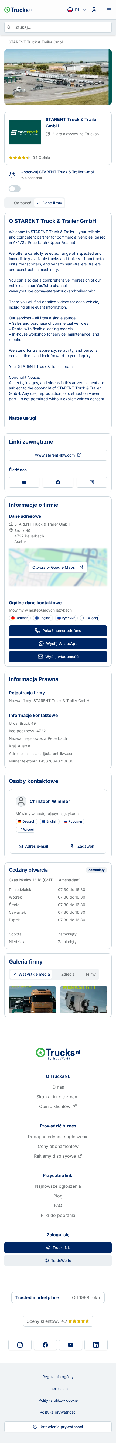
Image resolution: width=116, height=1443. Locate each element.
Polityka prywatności (58, 1412)
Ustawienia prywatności (61, 1426)
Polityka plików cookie (58, 1400)
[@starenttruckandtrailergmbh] (24, 482)
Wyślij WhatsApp (62, 643)
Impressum (58, 1388)
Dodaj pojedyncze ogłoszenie (58, 1136)
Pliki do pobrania (58, 1215)
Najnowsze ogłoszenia (58, 1186)
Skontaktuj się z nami (58, 1096)
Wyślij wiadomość (62, 656)
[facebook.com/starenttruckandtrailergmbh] (58, 482)
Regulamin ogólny (58, 1376)
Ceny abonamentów (58, 1146)
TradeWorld (61, 1260)
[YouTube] (70, 1345)
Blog (58, 1196)
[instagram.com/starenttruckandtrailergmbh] (92, 482)
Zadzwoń (85, 846)
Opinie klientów (54, 1106)
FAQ (58, 1205)
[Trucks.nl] (18, 10)
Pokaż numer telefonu (61, 630)
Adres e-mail (36, 846)
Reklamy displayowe (55, 1156)
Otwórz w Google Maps (53, 567)
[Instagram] (20, 1345)
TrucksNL (61, 1247)
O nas (58, 1087)
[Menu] (109, 10)
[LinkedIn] (96, 1345)
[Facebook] (45, 1345)
